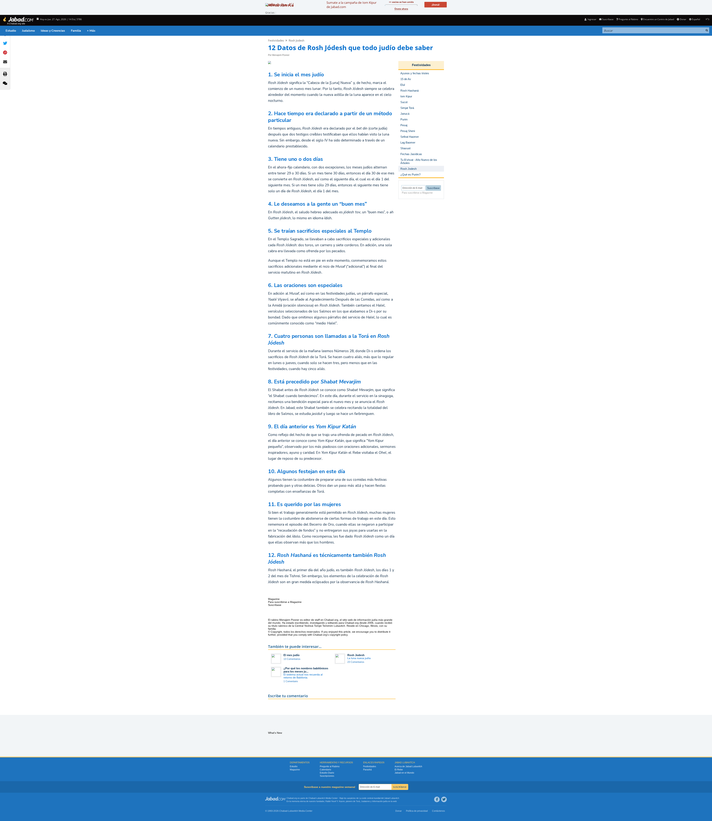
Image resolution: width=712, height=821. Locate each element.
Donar (683, 19)
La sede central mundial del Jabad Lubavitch (379, 798)
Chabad (312, 798)
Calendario (325, 769)
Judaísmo (28, 31)
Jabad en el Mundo (404, 772)
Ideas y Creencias (53, 31)
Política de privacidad (417, 811)
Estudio (11, 31)
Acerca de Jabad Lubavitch (408, 766)
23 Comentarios (355, 662)
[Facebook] (437, 799)
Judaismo (365, 801)
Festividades (276, 40)
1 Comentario (290, 681)
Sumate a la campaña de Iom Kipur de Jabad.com (351, 4)
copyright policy (338, 634)
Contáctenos (438, 811)
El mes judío (291, 655)
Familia (76, 31)
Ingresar (591, 19)
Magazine (295, 769)
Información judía (380, 801)
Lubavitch (320, 798)
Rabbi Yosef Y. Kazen (335, 801)
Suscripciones (327, 776)
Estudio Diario (327, 772)
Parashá (367, 769)
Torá (358, 801)
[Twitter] (444, 799)
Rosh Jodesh (296, 40)
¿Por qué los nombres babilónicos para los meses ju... (305, 670)
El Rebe (399, 769)
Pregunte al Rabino (628, 19)
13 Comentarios (291, 659)
